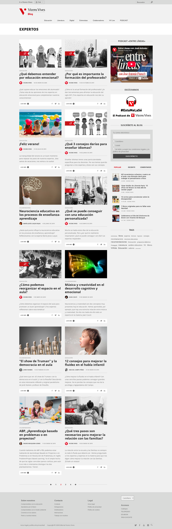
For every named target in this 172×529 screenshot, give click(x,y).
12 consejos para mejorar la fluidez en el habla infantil (86, 363)
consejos (146, 236)
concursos (138, 248)
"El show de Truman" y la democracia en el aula (38, 363)
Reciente (131, 167)
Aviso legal (91, 504)
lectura (133, 236)
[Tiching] (151, 525)
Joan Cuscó (73, 297)
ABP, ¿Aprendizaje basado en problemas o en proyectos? (38, 434)
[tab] (118, 167)
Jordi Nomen (27, 370)
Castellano (119, 141)
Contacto (57, 504)
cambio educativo (135, 245)
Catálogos (124, 509)
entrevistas (114, 236)
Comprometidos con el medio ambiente (33, 510)
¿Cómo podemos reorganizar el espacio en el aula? (40, 288)
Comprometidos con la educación (31, 504)
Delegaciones (58, 507)
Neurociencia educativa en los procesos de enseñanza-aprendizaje (39, 214)
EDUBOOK (124, 514)
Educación (23, 71)
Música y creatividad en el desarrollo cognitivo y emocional (84, 288)
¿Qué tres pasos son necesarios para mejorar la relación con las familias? (85, 434)
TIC (145, 245)
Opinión (139, 236)
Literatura (122, 245)
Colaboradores (25, 208)
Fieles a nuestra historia (28, 515)
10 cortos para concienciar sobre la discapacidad (135, 198)
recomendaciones (119, 242)
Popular (117, 167)
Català (117, 145)
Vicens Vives (27, 83)
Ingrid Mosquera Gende (31, 443)
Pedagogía (114, 245)
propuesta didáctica (143, 242)
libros (120, 236)
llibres (149, 245)
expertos (127, 236)
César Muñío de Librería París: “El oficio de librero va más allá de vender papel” (134, 188)
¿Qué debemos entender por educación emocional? (39, 76)
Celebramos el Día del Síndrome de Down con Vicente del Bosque (135, 217)
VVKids (114, 248)
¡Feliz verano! (29, 144)
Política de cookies (94, 510)
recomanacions (117, 239)
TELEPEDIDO (125, 511)
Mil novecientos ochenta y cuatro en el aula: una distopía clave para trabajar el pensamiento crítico (135, 176)
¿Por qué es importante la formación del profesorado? (85, 76)
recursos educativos (131, 239)
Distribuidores (58, 510)
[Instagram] (147, 525)
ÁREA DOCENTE (126, 517)
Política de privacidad (94, 507)
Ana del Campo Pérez (76, 370)
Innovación (132, 242)
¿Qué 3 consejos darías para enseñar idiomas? (86, 146)
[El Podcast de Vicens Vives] (132, 106)
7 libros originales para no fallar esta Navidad (135, 207)
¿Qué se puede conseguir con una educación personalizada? (83, 214)
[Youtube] (143, 525)
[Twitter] (135, 525)
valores (131, 248)
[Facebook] (139, 525)
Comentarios (145, 167)
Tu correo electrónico (121, 132)
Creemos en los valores (28, 513)
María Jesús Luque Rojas (31, 223)
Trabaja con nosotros (61, 515)
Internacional (58, 513)
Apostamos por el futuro (28, 507)
